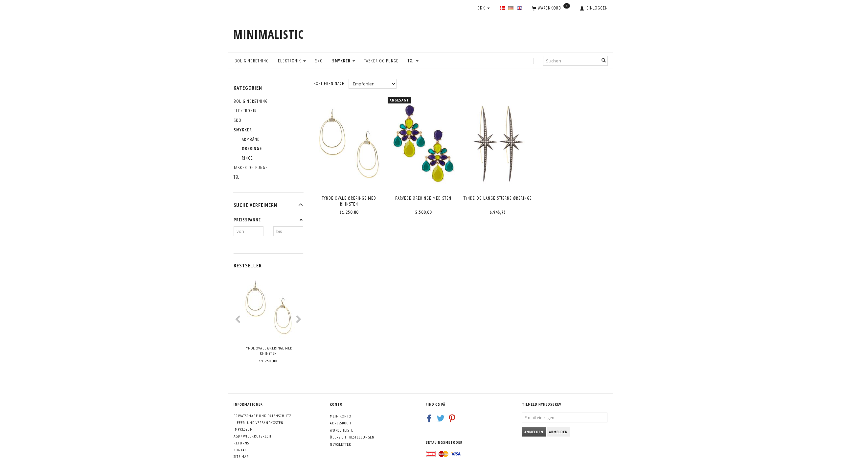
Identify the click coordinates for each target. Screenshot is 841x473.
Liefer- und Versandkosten (259, 422)
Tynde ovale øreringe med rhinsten (268, 351)
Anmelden (533, 431)
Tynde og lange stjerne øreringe (498, 198)
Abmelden (558, 431)
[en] (519, 8)
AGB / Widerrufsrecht (253, 436)
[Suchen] (604, 60)
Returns (241, 442)
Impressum (243, 429)
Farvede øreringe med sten (423, 198)
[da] (502, 8)
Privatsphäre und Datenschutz (262, 415)
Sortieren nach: (329, 83)
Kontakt (241, 449)
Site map (241, 456)
